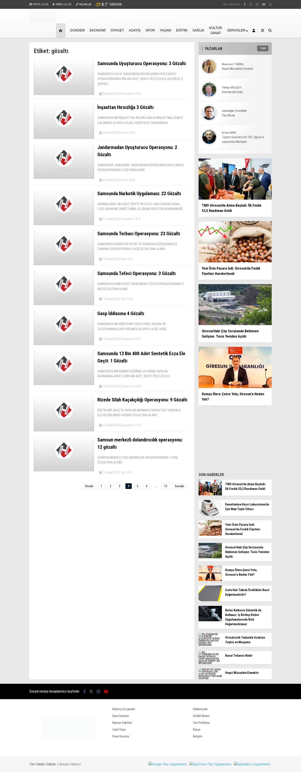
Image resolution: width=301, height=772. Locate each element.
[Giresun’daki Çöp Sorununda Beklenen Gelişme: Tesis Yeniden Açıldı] (210, 557)
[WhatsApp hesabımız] (270, 4)
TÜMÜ (262, 48)
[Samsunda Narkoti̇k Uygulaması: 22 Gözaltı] (64, 224)
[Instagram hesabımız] (257, 4)
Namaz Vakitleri (122, 722)
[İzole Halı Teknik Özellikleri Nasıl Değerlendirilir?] (210, 600)
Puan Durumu (120, 736)
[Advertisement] (232, 437)
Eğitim (182, 30)
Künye (197, 729)
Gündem (77, 30)
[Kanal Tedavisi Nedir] (210, 663)
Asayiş (135, 30)
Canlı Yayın (119, 729)
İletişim (197, 736)
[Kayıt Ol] (254, 30)
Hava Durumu (120, 716)
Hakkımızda (200, 709)
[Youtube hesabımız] (264, 4)
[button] (61, 30)
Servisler (236, 30)
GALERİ (40, 4)
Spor (150, 30)
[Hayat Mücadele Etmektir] (210, 678)
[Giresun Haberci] (43, 21)
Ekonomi (98, 30)
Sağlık (198, 30)
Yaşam (165, 30)
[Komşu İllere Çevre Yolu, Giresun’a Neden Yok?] (210, 580)
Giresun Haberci (70, 764)
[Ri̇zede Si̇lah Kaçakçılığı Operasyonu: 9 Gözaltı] (64, 430)
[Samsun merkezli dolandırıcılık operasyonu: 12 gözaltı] (64, 470)
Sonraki (179, 486)
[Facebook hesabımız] (245, 4)
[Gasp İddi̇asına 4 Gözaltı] (64, 344)
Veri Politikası (201, 722)
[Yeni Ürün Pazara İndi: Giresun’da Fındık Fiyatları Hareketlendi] (210, 534)
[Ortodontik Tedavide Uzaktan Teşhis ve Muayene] (210, 645)
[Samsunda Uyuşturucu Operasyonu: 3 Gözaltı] (64, 94)
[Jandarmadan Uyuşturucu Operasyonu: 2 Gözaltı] (64, 178)
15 (165, 486)
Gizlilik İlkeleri (201, 716)
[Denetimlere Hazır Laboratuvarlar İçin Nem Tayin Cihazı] (210, 514)
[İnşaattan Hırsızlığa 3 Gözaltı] (64, 138)
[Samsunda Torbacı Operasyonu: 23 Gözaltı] (64, 264)
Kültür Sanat (215, 30)
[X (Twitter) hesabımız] (250, 4)
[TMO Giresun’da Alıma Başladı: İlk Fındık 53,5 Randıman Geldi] (210, 494)
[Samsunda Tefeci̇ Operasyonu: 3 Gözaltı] (64, 304)
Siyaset (117, 30)
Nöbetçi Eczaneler (123, 709)
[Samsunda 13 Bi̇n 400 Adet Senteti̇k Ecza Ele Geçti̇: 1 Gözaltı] (64, 384)
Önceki (89, 486)
